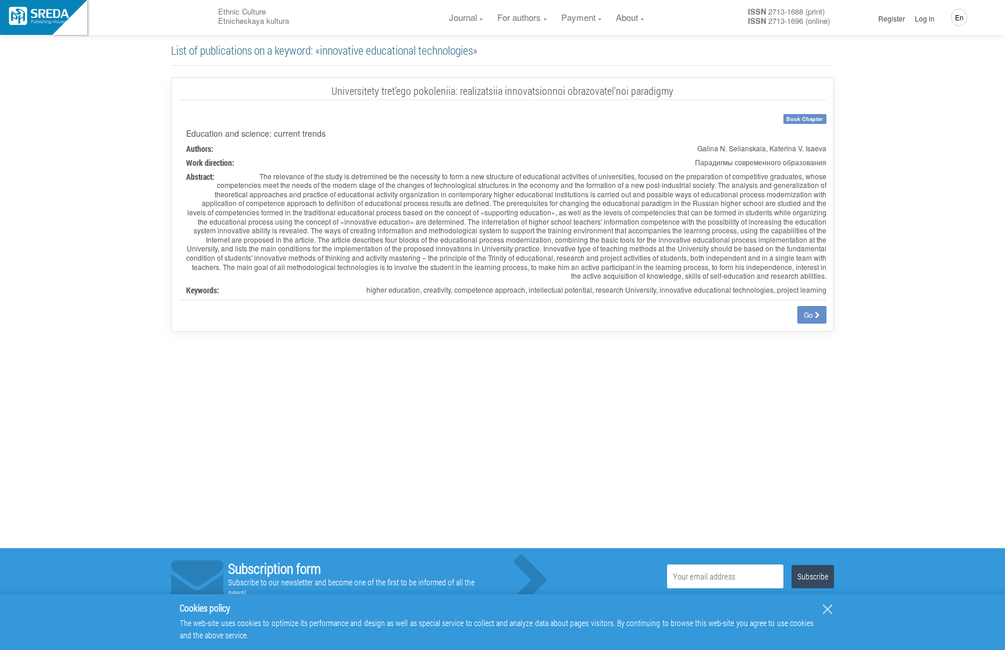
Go (809, 314)
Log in (925, 18)
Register (891, 18)
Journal (463, 17)
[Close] (827, 609)
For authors (519, 17)
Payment (578, 17)
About (627, 17)
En (959, 17)
